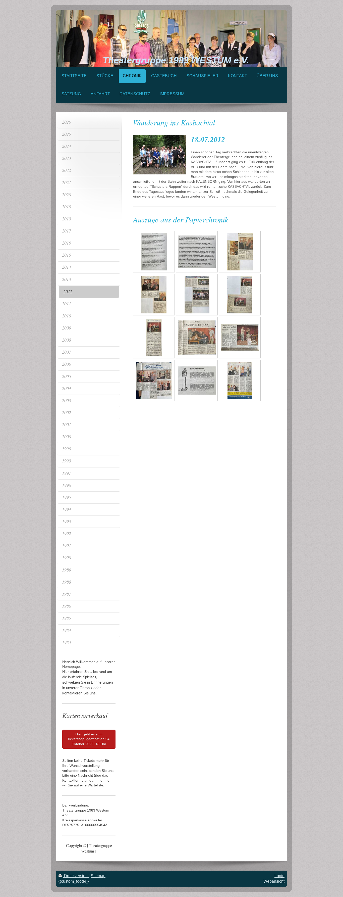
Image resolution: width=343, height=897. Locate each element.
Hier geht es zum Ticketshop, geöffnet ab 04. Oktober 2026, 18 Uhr (88, 739)
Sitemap (98, 876)
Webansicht (273, 881)
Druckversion (76, 876)
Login (279, 876)
